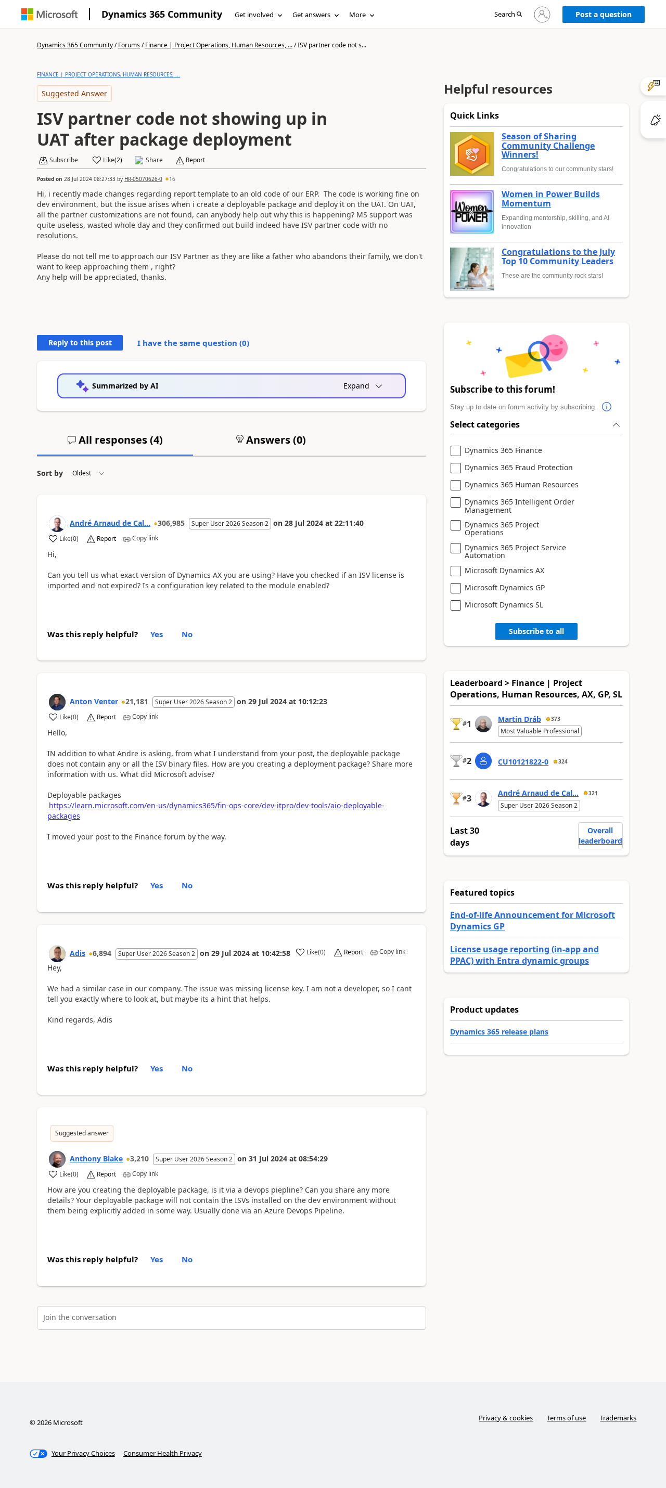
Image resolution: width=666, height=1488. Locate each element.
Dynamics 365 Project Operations (502, 529)
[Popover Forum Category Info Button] (607, 407)
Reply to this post (80, 342)
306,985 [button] (171, 523)
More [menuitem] (357, 14)
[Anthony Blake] (57, 1159)
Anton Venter (94, 701)
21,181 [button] (136, 701)
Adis (77, 953)
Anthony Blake (96, 1158)
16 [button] (172, 179)
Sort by (50, 473)
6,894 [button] (102, 953)
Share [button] (154, 160)
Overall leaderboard (600, 835)
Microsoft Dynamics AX (504, 570)
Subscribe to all (536, 631)
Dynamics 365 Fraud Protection (519, 467)
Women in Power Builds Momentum (551, 199)
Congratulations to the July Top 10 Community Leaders (558, 257)
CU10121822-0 (523, 762)
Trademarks (618, 1417)
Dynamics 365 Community (161, 14)
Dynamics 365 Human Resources (522, 485)
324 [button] (563, 761)
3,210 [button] (139, 1158)
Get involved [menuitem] (254, 14)
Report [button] (195, 160)
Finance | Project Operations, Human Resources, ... (218, 45)
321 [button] (593, 793)
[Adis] (57, 954)
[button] (508, 15)
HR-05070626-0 (143, 179)
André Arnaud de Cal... (110, 523)
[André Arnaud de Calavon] (57, 523)
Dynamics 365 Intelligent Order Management (519, 506)
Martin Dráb (519, 719)
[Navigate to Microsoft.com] (49, 14)
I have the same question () (193, 343)
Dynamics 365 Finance (503, 450)
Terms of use (566, 1417)
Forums (129, 45)
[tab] (115, 444)
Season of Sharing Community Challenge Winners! (548, 146)
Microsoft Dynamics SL (504, 605)
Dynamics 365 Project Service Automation (515, 552)
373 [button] (555, 718)
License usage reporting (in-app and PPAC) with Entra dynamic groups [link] (524, 954)
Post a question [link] (603, 14)
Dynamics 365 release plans (499, 1032)
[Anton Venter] (57, 702)
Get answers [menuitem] (311, 14)
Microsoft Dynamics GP (505, 588)
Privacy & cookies (506, 1417)
